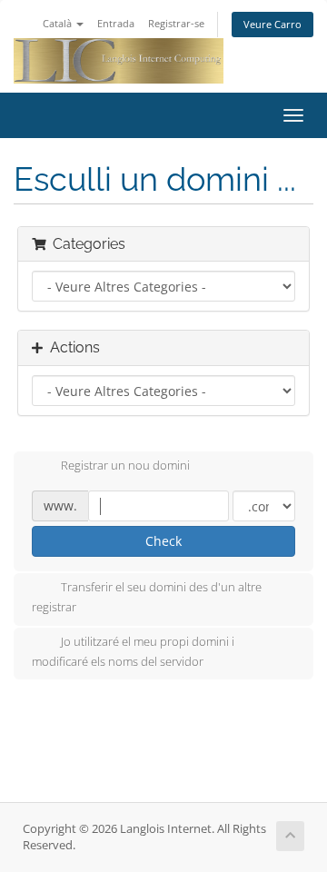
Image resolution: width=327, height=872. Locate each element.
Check (163, 541)
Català (58, 23)
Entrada (115, 23)
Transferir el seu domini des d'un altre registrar (147, 598)
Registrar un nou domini (125, 466)
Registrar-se (176, 23)
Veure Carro (272, 24)
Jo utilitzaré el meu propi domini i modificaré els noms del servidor (133, 651)
